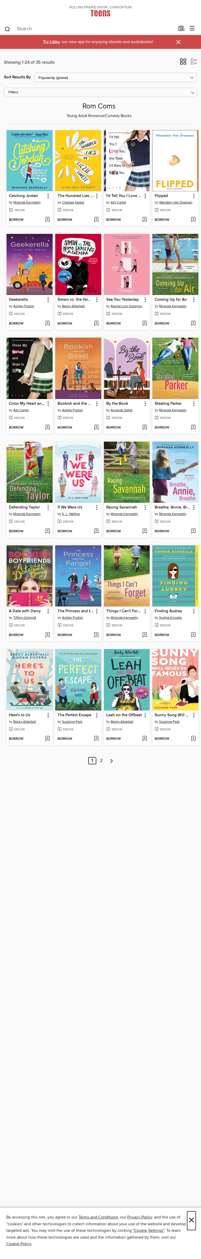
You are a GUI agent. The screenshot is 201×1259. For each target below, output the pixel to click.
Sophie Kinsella (170, 618)
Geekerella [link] (18, 299)
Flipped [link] (161, 196)
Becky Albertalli (73, 306)
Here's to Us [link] (19, 715)
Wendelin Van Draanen (175, 202)
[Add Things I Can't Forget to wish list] (144, 635)
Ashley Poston (23, 306)
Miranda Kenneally (27, 202)
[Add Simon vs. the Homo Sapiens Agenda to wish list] (96, 323)
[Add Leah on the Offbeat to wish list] (144, 739)
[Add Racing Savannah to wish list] (144, 531)
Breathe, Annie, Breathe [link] (173, 507)
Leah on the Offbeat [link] (124, 715)
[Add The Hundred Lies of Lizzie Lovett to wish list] (96, 220)
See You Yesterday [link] (122, 299)
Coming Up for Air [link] (171, 299)
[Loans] (181, 29)
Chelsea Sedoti (73, 202)
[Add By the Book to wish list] (144, 427)
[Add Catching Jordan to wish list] (47, 220)
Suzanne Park (72, 722)
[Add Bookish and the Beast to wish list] (96, 427)
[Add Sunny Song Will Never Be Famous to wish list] (193, 739)
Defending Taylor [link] (24, 507)
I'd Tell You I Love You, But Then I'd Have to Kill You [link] (124, 196)
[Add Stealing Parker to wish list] (193, 427)
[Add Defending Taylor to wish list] (47, 531)
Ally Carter (118, 202)
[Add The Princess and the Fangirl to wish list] (96, 635)
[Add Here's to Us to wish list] (47, 739)
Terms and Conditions (98, 1217)
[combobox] (89, 29)
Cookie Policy (18, 1243)
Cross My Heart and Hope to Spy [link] (27, 403)
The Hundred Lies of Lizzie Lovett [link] (76, 196)
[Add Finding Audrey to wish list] (193, 635)
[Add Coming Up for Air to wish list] (193, 323)
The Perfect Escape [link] (74, 715)
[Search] (7, 29)
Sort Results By (17, 77)
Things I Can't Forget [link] (124, 611)
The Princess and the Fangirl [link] (76, 611)
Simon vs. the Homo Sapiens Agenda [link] (76, 299)
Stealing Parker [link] (168, 403)
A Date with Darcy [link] (25, 611)
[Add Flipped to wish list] (193, 220)
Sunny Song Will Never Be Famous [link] (173, 715)
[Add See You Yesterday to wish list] (144, 323)
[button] (183, 63)
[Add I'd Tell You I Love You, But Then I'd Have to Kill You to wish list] (144, 220)
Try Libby (51, 42)
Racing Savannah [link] (121, 507)
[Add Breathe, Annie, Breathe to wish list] (193, 531)
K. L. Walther (71, 514)
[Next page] (112, 761)
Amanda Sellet (121, 410)
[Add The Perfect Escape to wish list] (96, 739)
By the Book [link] (117, 403)
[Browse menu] (192, 28)
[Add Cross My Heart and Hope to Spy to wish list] (47, 427)
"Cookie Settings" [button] (148, 1230)
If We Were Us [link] (70, 507)
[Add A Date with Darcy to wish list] (47, 635)
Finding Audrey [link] (168, 611)
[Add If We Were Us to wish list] (96, 531)
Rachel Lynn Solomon (126, 306)
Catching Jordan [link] (23, 196)
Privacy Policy (139, 1217)
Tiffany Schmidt (24, 618)
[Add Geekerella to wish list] (47, 323)
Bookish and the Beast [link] (76, 403)
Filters (13, 92)
